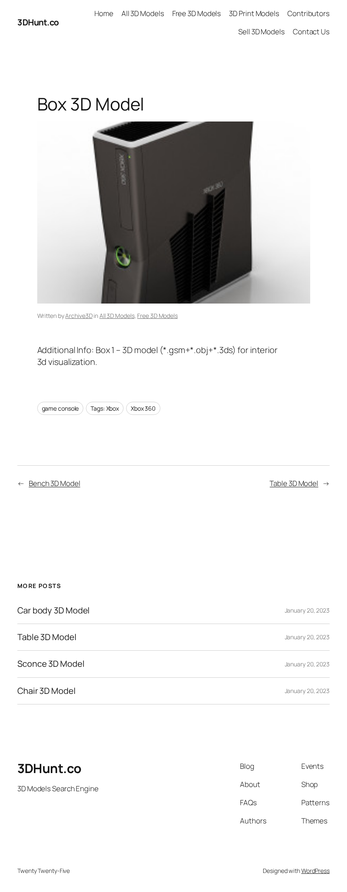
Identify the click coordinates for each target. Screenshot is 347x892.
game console (60, 408)
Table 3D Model (294, 483)
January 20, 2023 (307, 610)
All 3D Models (117, 316)
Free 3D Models (157, 316)
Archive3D (78, 316)
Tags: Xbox (105, 408)
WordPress (315, 871)
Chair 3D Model (46, 691)
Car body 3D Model (53, 610)
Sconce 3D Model (51, 663)
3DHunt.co (38, 22)
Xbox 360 (143, 408)
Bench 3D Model (54, 483)
